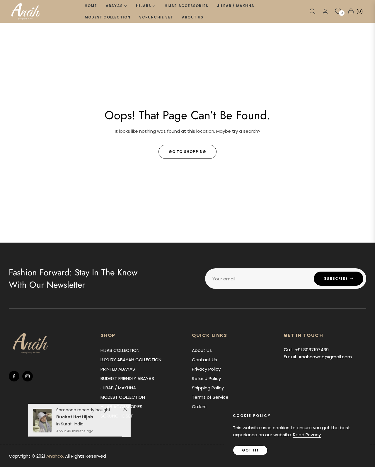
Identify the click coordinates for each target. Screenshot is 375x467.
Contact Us (204, 360)
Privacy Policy (206, 369)
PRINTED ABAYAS (117, 369)
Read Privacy (307, 435)
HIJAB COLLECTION (119, 350)
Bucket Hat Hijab (74, 419)
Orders (199, 406)
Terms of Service (210, 397)
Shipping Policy (208, 388)
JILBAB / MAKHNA (118, 388)
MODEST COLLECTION (122, 397)
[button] (312, 11)
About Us (202, 350)
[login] (325, 11)
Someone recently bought (83, 412)
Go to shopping (188, 151)
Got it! (250, 450)
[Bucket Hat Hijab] (42, 422)
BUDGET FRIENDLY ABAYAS (127, 378)
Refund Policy (206, 378)
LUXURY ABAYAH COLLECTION (130, 360)
